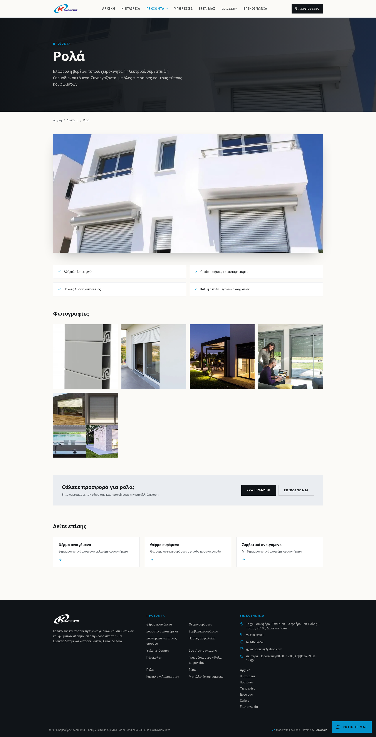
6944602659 (255, 642)
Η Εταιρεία (130, 8)
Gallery (229, 8)
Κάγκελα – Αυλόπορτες (162, 676)
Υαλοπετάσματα (157, 650)
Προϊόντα (155, 8)
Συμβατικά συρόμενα (203, 631)
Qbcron (321, 730)
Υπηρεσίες (183, 8)
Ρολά (150, 669)
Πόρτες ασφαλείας (202, 638)
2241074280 (309, 9)
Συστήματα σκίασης (203, 650)
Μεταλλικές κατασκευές (206, 676)
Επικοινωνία (255, 8)
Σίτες (192, 669)
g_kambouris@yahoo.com (264, 649)
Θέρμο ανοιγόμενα (159, 624)
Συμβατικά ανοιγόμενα (162, 631)
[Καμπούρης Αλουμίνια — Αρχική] (65, 9)
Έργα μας (207, 8)
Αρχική (108, 8)
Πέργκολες (154, 657)
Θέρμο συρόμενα (200, 624)
